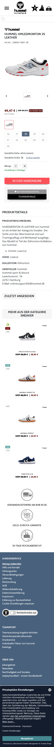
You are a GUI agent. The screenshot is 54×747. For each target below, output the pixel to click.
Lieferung (7, 578)
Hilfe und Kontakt (11, 567)
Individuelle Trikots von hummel (18, 643)
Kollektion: (9, 263)
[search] (27, 19)
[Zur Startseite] (20, 8)
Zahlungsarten (9, 571)
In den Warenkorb (27, 181)
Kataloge (6, 647)
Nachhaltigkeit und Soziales (16, 672)
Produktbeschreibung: (17, 220)
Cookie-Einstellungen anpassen (18, 603)
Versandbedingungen (13, 574)
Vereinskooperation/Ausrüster (17, 636)
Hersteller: (9, 269)
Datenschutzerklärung (13, 592)
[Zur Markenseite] (12, 30)
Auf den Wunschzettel (28, 192)
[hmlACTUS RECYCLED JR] (27, 341)
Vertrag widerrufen (11, 563)
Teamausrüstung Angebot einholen (20, 632)
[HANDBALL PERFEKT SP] (27, 381)
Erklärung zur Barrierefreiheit (16, 600)
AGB (4, 585)
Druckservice (8, 639)
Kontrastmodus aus (26, 612)
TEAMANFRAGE (27, 196)
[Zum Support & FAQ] (35, 7)
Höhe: (6, 257)
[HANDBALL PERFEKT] (27, 422)
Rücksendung (9, 581)
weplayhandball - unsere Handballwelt (22, 675)
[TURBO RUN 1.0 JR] (27, 463)
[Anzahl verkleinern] (16, 166)
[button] (6, 8)
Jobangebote (8, 664)
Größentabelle (33, 158)
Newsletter (7, 668)
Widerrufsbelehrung (12, 589)
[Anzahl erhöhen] (24, 166)
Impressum (8, 596)
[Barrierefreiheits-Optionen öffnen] (6, 612)
